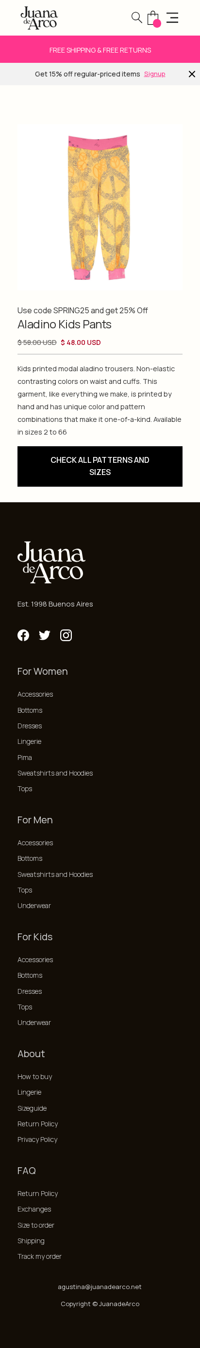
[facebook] (23, 635)
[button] (137, 17)
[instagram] (66, 635)
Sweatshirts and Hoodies (55, 773)
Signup (155, 73)
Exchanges (34, 1209)
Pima (24, 757)
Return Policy (37, 1123)
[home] (39, 18)
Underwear (34, 905)
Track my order (39, 1256)
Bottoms (29, 710)
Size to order (35, 1225)
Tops (24, 788)
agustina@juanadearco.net (100, 1286)
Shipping (31, 1240)
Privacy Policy (37, 1139)
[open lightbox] (100, 207)
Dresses (29, 725)
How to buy (34, 1076)
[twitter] (44, 635)
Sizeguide (32, 1108)
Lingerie (29, 741)
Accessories (35, 694)
